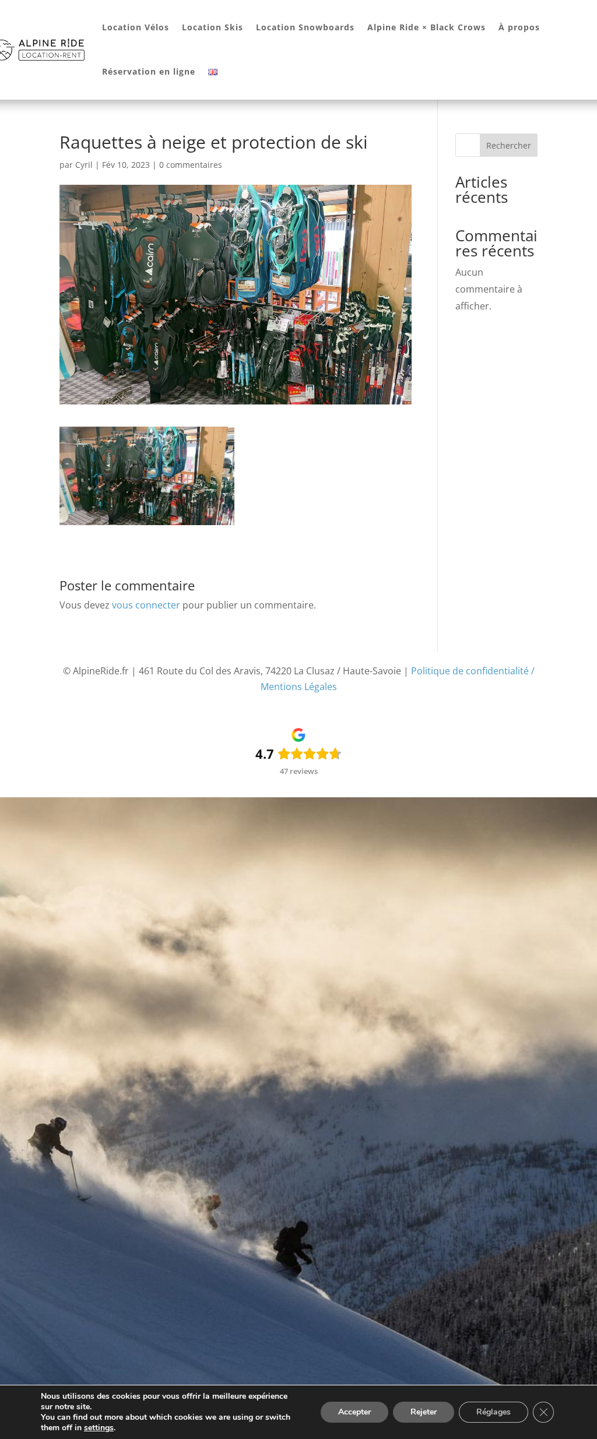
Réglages (493, 1411)
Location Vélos (135, 27)
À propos (519, 27)
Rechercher (508, 145)
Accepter (354, 1411)
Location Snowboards (305, 27)
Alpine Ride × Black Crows (426, 27)
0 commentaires (190, 164)
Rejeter (423, 1411)
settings (99, 1428)
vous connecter (146, 605)
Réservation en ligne (148, 71)
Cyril (84, 164)
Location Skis (212, 27)
